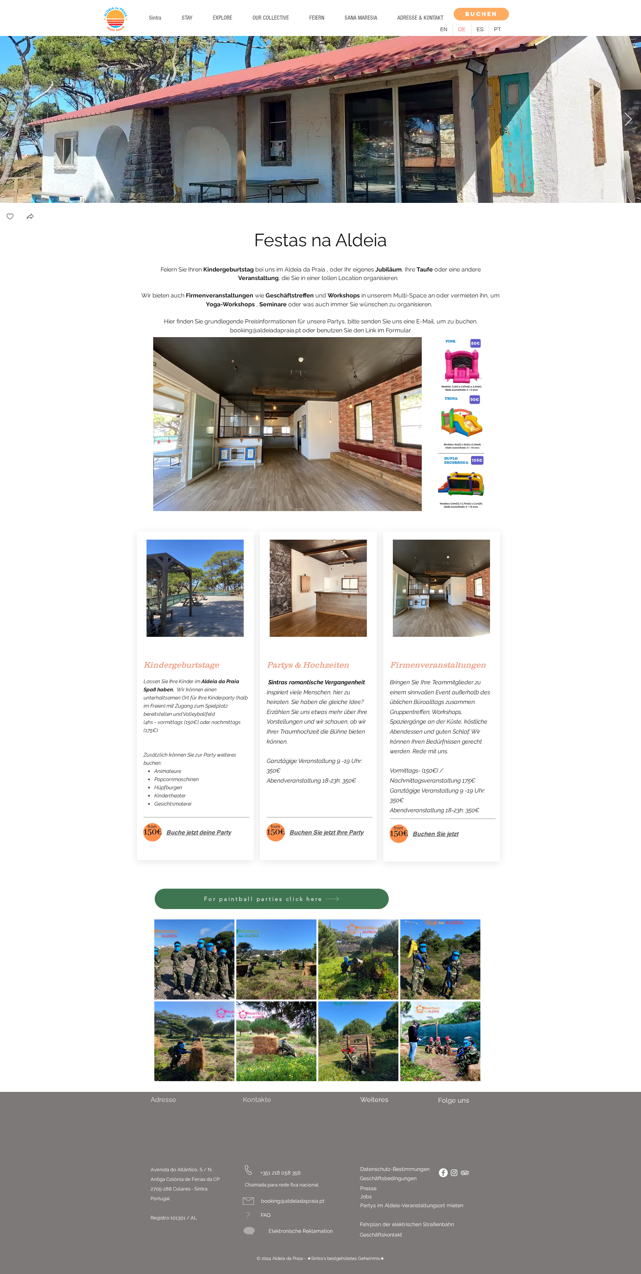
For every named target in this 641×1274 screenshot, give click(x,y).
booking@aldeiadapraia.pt (265, 330)
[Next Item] (628, 119)
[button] (187, 17)
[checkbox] (10, 217)
